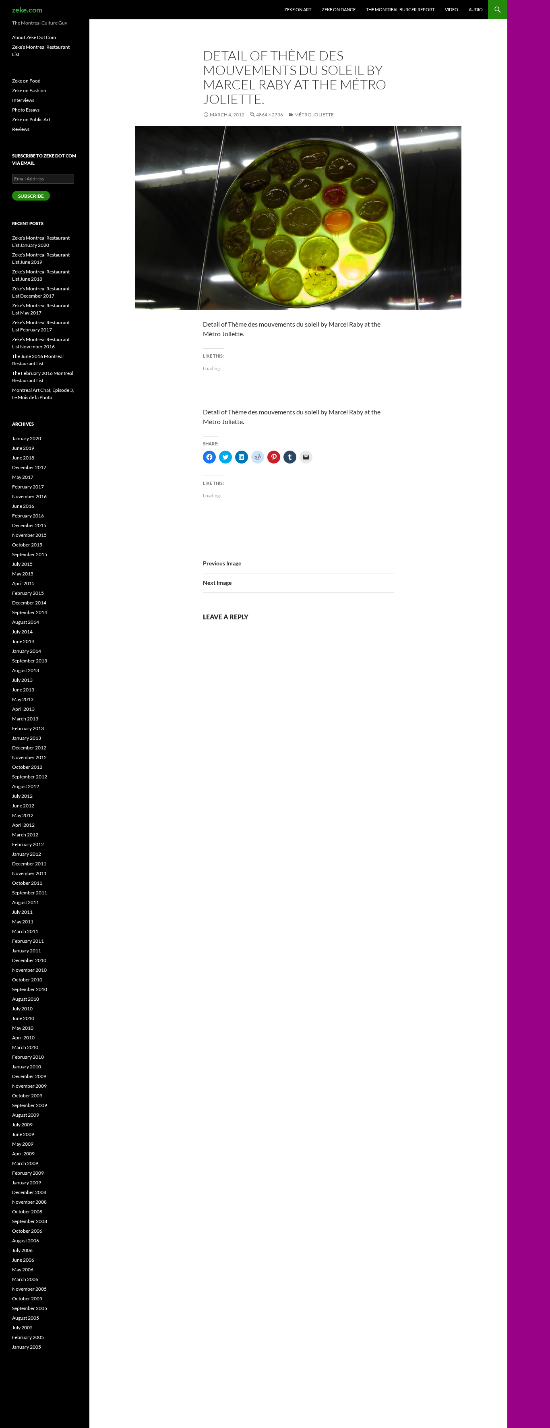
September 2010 (29, 989)
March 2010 (25, 1047)
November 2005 (29, 1289)
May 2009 (22, 1144)
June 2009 (23, 1134)
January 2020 (26, 438)
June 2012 (23, 806)
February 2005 (28, 1337)
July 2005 (22, 1328)
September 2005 (29, 1308)
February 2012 (28, 844)
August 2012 (25, 786)
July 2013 (22, 680)
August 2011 (25, 902)
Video (451, 9)
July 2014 (22, 632)
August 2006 (25, 1241)
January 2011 (26, 951)
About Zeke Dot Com (34, 37)
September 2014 (29, 612)
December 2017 (29, 467)
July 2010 (22, 1009)
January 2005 (26, 1347)
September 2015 (29, 554)
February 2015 (28, 593)
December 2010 (29, 960)
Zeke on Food (26, 81)
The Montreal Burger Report (400, 9)
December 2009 (29, 1076)
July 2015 (22, 564)
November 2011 (29, 873)
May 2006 (22, 1270)
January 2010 (26, 1067)
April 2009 (23, 1154)
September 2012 (29, 777)
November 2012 (29, 757)
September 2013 (29, 661)
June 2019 (23, 448)
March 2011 (25, 931)
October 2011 (27, 883)
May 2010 (22, 1028)
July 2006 (22, 1250)
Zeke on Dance (339, 9)
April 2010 (23, 1038)
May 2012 (22, 815)
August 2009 (25, 1115)
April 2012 (23, 825)
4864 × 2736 (269, 115)
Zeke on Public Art (31, 119)
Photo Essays (25, 110)
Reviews (20, 129)
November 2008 (29, 1202)
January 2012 (26, 854)
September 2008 (29, 1221)
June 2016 (23, 506)
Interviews (23, 100)
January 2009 (26, 1183)
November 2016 (29, 496)
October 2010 (27, 980)
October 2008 (27, 1212)
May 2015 (22, 574)
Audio (476, 9)
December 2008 (29, 1192)
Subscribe (31, 196)
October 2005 (27, 1299)
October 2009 (27, 1096)
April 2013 (23, 709)
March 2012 (25, 835)
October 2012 (27, 767)
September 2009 (29, 1105)
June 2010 (23, 1018)
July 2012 (22, 796)
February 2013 (28, 728)
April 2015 (23, 583)
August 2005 (25, 1318)
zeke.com (27, 9)
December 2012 (29, 748)
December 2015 (29, 525)
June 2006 (23, 1260)
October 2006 (27, 1231)
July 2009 (22, 1125)
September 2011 (29, 893)
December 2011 (29, 864)
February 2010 (28, 1057)
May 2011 (22, 922)
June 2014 (23, 641)
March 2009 (25, 1163)
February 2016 (28, 516)
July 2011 (22, 912)
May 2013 (22, 699)
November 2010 (29, 970)
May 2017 (22, 477)
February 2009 (28, 1173)
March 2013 (25, 719)
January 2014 (26, 651)
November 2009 (29, 1086)
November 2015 (29, 535)
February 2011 (28, 941)
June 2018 (23, 458)
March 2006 (25, 1279)
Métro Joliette (314, 115)
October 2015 (27, 545)
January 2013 (26, 738)
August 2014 (25, 622)
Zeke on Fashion (29, 90)
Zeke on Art (297, 9)
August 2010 (25, 999)
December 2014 (29, 603)
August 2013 (25, 670)
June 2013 (23, 690)
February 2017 (28, 487)
